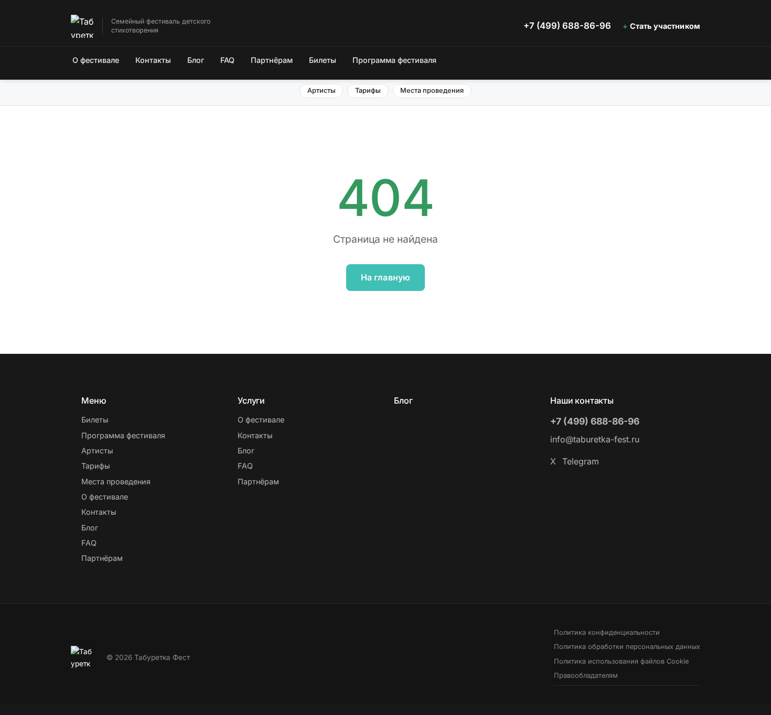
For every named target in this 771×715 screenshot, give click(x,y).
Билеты (322, 60)
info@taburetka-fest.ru (594, 439)
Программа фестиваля (394, 60)
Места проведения (432, 90)
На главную (386, 277)
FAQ (227, 60)
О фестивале (95, 60)
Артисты (321, 90)
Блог (195, 60)
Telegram (580, 461)
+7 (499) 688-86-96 (567, 25)
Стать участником (665, 25)
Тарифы (368, 90)
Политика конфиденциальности (607, 632)
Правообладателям (586, 675)
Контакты (153, 60)
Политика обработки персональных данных (627, 647)
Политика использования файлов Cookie (621, 661)
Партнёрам (272, 60)
